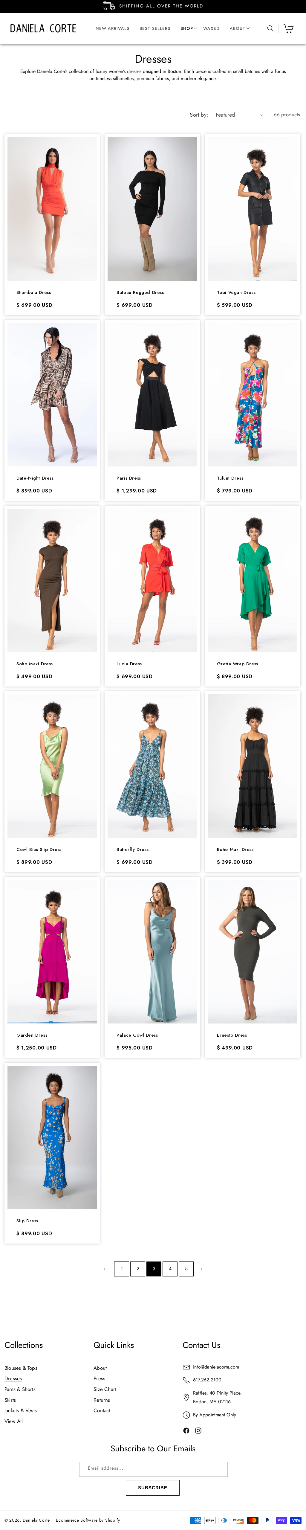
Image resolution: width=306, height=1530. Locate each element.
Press (99, 1378)
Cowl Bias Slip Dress (39, 850)
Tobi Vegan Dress (236, 293)
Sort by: (199, 115)
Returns (102, 1400)
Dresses (13, 1378)
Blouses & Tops (20, 1368)
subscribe (152, 1487)
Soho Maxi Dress (34, 664)
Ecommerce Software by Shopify (88, 1520)
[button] (186, 28)
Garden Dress (31, 1035)
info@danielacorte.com (216, 1366)
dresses (134, 71)
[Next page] (201, 1268)
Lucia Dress (129, 664)
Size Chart (105, 1389)
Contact (102, 1410)
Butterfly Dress (133, 850)
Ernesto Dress (232, 1035)
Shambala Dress (33, 293)
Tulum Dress (230, 478)
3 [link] (154, 1268)
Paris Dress (129, 478)
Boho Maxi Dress (235, 850)
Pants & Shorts (20, 1389)
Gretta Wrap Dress (237, 664)
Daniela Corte (36, 1520)
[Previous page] (104, 1268)
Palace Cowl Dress (137, 1035)
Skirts (10, 1400)
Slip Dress (27, 1221)
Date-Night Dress (35, 478)
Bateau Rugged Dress (140, 293)
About (100, 1368)
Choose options (52, 265)
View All (13, 1421)
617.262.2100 (207, 1379)
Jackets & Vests (20, 1410)
